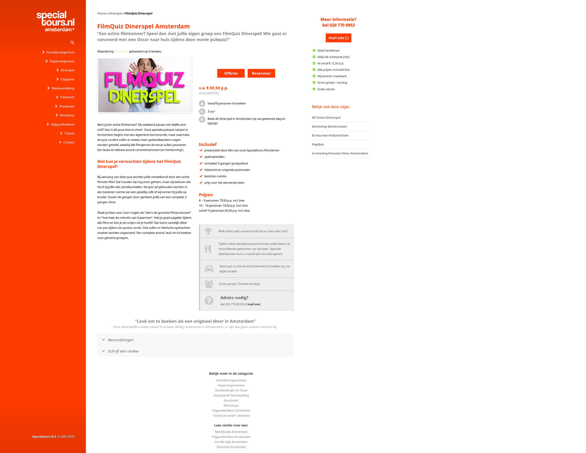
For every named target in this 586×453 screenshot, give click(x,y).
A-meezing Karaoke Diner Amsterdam (340, 153)
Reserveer (261, 73)
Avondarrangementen (231, 380)
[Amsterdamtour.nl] (55, 21)
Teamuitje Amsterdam (231, 447)
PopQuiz (318, 144)
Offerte (231, 73)
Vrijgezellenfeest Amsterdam (231, 437)
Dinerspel (115, 13)
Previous (91, 85)
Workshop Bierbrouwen (329, 126)
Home (101, 13)
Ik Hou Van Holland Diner (330, 135)
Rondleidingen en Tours (231, 390)
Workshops (231, 405)
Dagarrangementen (231, 385)
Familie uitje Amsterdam (231, 442)
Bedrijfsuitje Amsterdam (231, 432)
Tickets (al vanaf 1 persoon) (231, 415)
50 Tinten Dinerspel (326, 117)
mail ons (253, 304)
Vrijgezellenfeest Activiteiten (231, 410)
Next (198, 85)
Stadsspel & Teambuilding (231, 395)
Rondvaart (231, 400)
